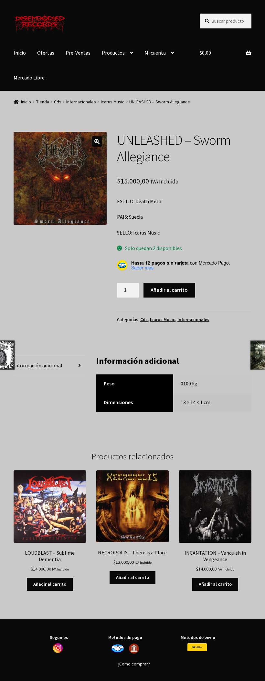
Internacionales (81, 102)
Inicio (20, 52)
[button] (97, 141)
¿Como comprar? (134, 664)
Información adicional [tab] (38, 365)
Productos (113, 52)
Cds (57, 102)
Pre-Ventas (78, 52)
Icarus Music (112, 102)
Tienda (42, 102)
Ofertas (45, 52)
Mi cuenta (155, 52)
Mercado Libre (29, 77)
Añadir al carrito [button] (49, 584)
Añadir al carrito (169, 290)
